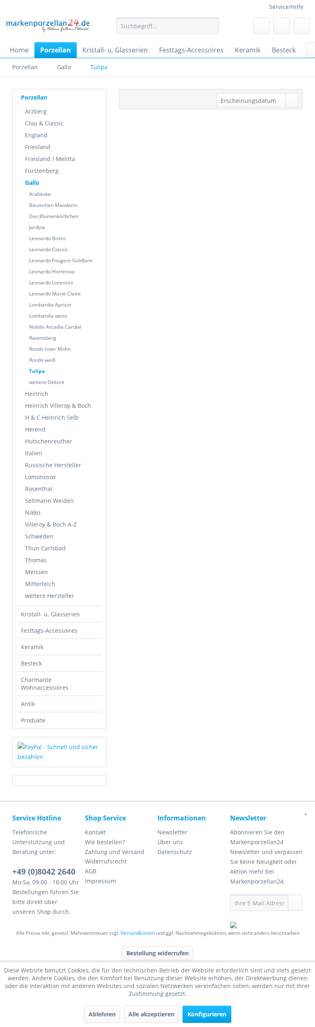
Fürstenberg (42, 171)
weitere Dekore (46, 382)
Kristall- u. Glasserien (50, 614)
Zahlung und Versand (114, 852)
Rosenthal (38, 489)
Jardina (37, 227)
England (36, 135)
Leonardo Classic (48, 249)
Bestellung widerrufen (157, 953)
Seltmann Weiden (49, 500)
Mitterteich (40, 584)
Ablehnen (102, 1014)
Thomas (36, 560)
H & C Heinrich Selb (52, 417)
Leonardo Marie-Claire (55, 293)
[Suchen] (211, 26)
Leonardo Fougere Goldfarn (60, 260)
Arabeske (40, 194)
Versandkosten (138, 932)
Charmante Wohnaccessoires (44, 683)
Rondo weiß (42, 360)
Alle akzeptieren (151, 1014)
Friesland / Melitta (50, 159)
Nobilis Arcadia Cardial (55, 326)
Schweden (39, 536)
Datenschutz (175, 852)
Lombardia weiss (48, 315)
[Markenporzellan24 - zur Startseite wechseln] (47, 28)
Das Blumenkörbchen (53, 216)
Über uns (170, 842)
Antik (28, 704)
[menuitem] (167, 26)
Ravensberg (42, 337)
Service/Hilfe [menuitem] (286, 7)
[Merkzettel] (261, 26)
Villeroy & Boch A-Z (51, 524)
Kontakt (95, 832)
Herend (35, 429)
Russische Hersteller (53, 465)
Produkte (33, 720)
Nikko (32, 512)
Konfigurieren (206, 1014)
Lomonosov (40, 477)
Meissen (36, 572)
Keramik (32, 647)
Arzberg (36, 111)
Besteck (31, 663)
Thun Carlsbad (45, 548)
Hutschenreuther (48, 441)
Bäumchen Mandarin (53, 205)
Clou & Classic (44, 123)
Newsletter (172, 832)
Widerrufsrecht (106, 861)
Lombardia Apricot (50, 304)
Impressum (100, 881)
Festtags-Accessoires (49, 630)
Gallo (32, 182)
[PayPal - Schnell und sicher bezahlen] (59, 752)
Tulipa (37, 371)
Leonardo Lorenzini (51, 282)
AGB (90, 871)
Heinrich (36, 394)
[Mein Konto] (282, 26)
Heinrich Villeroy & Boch (58, 405)
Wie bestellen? (105, 842)
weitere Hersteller (49, 596)
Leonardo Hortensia (52, 271)
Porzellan (34, 97)
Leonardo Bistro (47, 238)
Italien (33, 453)
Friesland (37, 147)
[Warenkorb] (302, 26)
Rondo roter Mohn (50, 348)
